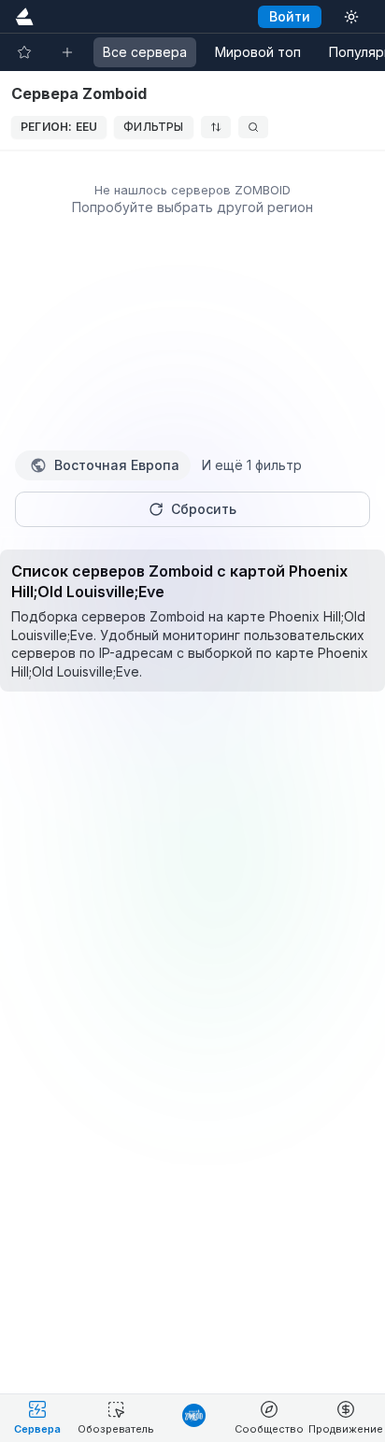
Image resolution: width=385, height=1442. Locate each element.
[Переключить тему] (351, 16)
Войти (289, 16)
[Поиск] (253, 127)
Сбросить (203, 509)
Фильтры (153, 127)
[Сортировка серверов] (216, 127)
